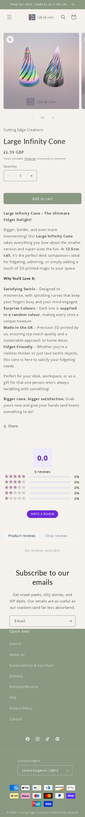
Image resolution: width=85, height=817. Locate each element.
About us (17, 654)
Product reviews (22, 535)
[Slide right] (53, 118)
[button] (9, 17)
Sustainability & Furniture (31, 665)
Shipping (30, 158)
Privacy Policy (20, 708)
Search (15, 643)
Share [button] (13, 426)
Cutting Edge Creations (33, 812)
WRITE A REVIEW (42, 514)
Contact (15, 719)
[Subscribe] (70, 621)
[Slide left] (32, 118)
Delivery (16, 676)
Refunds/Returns (23, 686)
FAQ (12, 697)
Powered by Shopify (65, 812)
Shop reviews (56, 535)
